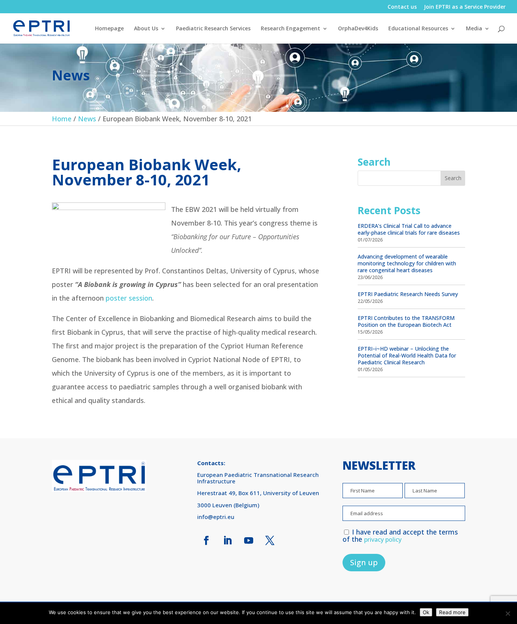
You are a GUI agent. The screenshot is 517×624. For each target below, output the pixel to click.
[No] (507, 613)
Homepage (109, 29)
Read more (452, 612)
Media (474, 29)
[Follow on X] (270, 540)
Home (62, 118)
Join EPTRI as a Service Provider (465, 7)
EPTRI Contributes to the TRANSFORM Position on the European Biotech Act (406, 321)
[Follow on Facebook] (206, 540)
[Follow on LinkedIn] (227, 540)
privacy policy (383, 539)
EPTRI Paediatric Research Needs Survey (408, 294)
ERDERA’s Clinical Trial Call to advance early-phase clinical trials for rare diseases (409, 229)
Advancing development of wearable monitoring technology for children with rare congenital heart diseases (407, 263)
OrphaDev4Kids (358, 29)
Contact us (402, 7)
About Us (146, 29)
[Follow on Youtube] (249, 540)
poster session (129, 298)
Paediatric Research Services (213, 29)
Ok (426, 612)
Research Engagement (290, 29)
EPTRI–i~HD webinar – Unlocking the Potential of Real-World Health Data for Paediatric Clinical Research (407, 355)
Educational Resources (418, 29)
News (87, 118)
